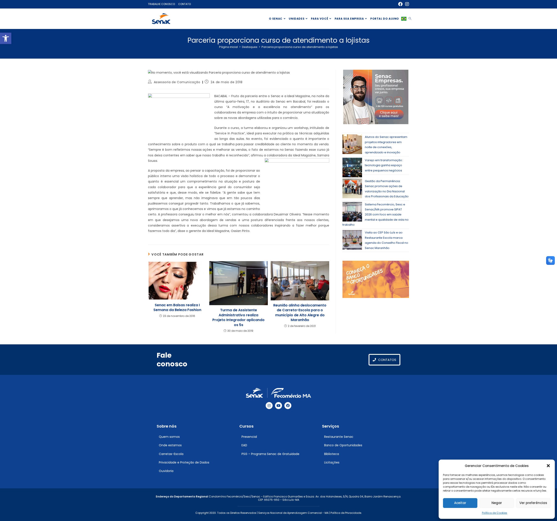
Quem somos (169, 437)
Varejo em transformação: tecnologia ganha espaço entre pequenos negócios (384, 165)
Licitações (331, 462)
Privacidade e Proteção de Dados (184, 462)
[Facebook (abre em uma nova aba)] (400, 4)
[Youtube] (278, 405)
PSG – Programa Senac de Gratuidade (270, 454)
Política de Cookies (494, 513)
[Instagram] (269, 405)
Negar (497, 503)
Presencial (249, 437)
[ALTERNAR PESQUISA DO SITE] (410, 19)
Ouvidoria (166, 471)
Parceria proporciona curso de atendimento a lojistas (300, 47)
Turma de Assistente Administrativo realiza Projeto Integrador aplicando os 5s (238, 317)
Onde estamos (170, 445)
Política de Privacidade (346, 513)
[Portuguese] (404, 19)
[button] (5, 38)
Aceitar (460, 503)
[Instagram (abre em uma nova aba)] (406, 4)
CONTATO (184, 4)
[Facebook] (287, 405)
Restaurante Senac (338, 437)
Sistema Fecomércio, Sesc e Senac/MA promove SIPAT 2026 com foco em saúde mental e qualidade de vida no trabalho (375, 214)
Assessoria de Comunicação (177, 82)
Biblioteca (331, 454)
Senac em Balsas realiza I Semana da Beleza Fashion (177, 307)
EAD (244, 445)
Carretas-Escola (171, 454)
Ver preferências (533, 503)
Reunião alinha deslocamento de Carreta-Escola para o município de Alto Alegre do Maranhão (299, 312)
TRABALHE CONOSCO (161, 4)
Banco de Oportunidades (343, 445)
